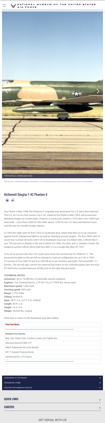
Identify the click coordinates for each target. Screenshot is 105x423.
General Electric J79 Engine (18, 356)
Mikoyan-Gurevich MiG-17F (18, 343)
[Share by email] (12, 200)
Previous (7, 91)
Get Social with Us (52, 420)
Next (98, 91)
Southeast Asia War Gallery (45, 318)
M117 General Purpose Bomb (19, 352)
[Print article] (7, 200)
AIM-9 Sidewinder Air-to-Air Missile (21, 347)
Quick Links (11, 399)
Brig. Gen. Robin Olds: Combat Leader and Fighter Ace (31, 338)
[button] (4, 6)
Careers (9, 407)
